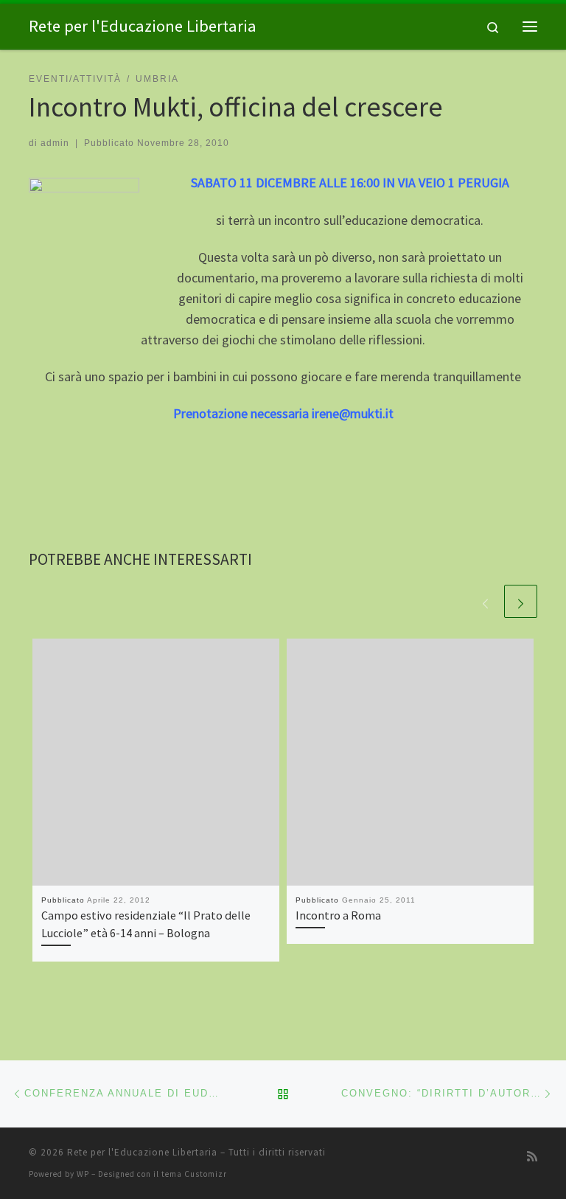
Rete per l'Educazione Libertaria (142, 1152)
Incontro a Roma (338, 915)
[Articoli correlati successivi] (520, 601)
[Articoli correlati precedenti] (485, 601)
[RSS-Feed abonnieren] (532, 1156)
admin (55, 143)
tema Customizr (194, 1174)
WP (83, 1174)
